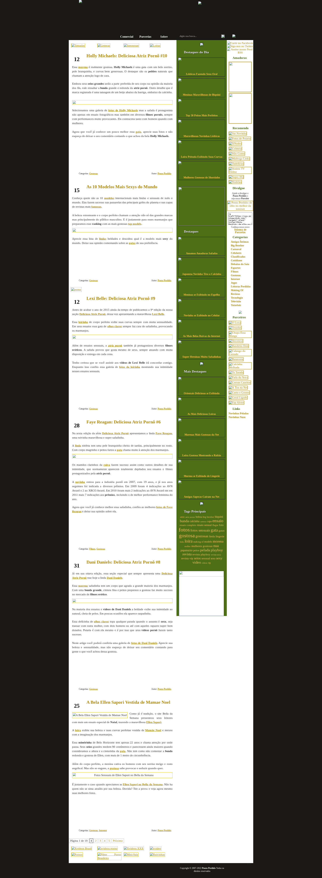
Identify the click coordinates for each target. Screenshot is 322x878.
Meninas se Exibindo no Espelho (202, 294)
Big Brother (237, 245)
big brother (208, 517)
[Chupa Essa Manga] (240, 335)
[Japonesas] (131, 45)
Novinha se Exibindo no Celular (202, 315)
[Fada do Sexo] (238, 377)
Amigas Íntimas (240, 241)
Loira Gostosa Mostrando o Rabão (201, 455)
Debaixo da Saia (240, 264)
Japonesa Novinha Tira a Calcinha (201, 274)
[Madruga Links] (239, 158)
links (182, 542)
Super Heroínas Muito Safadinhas (201, 356)
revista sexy (216, 555)
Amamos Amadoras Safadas (201, 253)
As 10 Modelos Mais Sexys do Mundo (121, 186)
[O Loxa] (235, 322)
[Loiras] (155, 45)
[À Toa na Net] (238, 387)
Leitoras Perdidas (241, 286)
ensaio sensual (204, 525)
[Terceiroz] (236, 340)
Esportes (235, 268)
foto (221, 525)
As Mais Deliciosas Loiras (201, 414)
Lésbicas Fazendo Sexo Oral (201, 74)
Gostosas (93, 173)
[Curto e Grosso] (239, 392)
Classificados (238, 256)
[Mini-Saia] (131, 854)
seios (197, 558)
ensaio (217, 520)
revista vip (187, 558)
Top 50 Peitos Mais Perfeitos (202, 115)
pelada (205, 550)
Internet (103, 830)
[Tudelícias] (236, 163)
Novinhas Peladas (238, 413)
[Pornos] (77, 854)
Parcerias (145, 36)
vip (209, 563)
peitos (196, 550)
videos (204, 563)
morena (218, 541)
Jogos (234, 282)
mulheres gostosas (202, 546)
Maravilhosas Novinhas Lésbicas (202, 136)
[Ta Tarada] (236, 372)
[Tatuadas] (78, 45)
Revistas (235, 294)
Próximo (118, 840)
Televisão (236, 301)
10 (159, 267)
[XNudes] (235, 143)
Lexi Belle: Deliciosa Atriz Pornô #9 (120, 298)
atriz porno (190, 517)
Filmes (92, 549)
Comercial (126, 36)
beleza (199, 517)
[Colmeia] (235, 148)
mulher (187, 546)
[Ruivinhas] (157, 854)
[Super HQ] (236, 176)
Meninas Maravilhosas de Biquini (201, 94)
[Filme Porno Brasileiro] (109, 858)
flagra (215, 525)
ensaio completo (188, 525)
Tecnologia (237, 297)
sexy (219, 558)
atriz (182, 517)
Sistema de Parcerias (240, 231)
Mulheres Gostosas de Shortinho (202, 177)
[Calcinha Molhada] (240, 367)
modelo (208, 541)
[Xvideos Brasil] (81, 848)
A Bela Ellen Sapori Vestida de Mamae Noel (128, 702)
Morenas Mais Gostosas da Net (201, 434)
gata (214, 530)
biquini (219, 516)
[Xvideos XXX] (134, 848)
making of (198, 541)
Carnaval (236, 249)
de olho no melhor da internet (149, 25)
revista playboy (201, 554)
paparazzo (186, 550)
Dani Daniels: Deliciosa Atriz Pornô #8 (123, 562)
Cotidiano (236, 260)
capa (209, 521)
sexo (213, 558)
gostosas (201, 536)
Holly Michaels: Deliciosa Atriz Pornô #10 (126, 55)
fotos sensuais (200, 530)
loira (188, 541)
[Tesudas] (235, 327)
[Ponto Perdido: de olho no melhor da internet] (240, 208)
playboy (217, 550)
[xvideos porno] (107, 848)
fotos (184, 530)
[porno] (76, 289)
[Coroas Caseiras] (239, 382)
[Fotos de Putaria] (239, 138)
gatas (222, 530)
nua (216, 546)
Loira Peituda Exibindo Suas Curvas (201, 156)
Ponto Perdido (149, 13)
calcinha (194, 521)
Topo (249, 864)
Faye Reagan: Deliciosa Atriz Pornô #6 (123, 422)
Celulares (236, 253)
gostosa (187, 535)
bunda (184, 521)
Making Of (237, 290)
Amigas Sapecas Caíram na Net (201, 496)
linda (212, 536)
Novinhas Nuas (237, 417)
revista (187, 554)
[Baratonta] (236, 359)
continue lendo (99, 148)
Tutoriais (236, 305)
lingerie (220, 536)
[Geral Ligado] (238, 397)
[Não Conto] (237, 153)
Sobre (164, 36)
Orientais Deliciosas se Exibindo (202, 393)
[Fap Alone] (236, 402)
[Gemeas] (103, 45)
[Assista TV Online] (240, 171)
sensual (205, 558)
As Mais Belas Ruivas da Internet (201, 336)
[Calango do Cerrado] (240, 354)
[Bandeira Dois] (238, 345)
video (196, 562)
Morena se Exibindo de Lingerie (202, 476)
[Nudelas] (235, 181)
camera (203, 521)
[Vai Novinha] (237, 133)
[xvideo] (155, 848)
